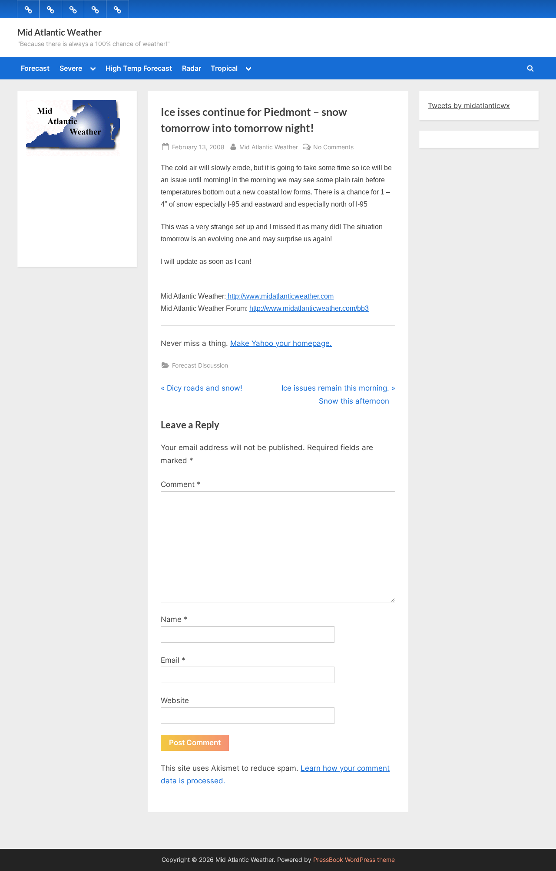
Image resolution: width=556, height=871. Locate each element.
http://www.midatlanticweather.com (280, 296)
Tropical (224, 68)
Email (173, 660)
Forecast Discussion (200, 365)
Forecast (35, 68)
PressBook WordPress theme (354, 859)
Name (174, 619)
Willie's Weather (62, 254)
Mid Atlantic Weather (59, 32)
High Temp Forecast (139, 68)
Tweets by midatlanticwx (469, 105)
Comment (181, 484)
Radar (191, 68)
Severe (71, 68)
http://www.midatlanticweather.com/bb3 (309, 308)
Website (175, 700)
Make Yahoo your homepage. (281, 343)
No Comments (333, 147)
